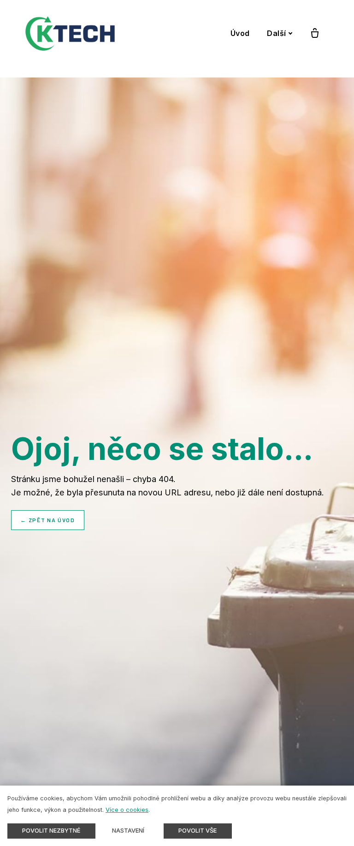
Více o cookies (127, 809)
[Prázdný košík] (315, 33)
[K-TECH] (70, 33)
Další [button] (276, 33)
